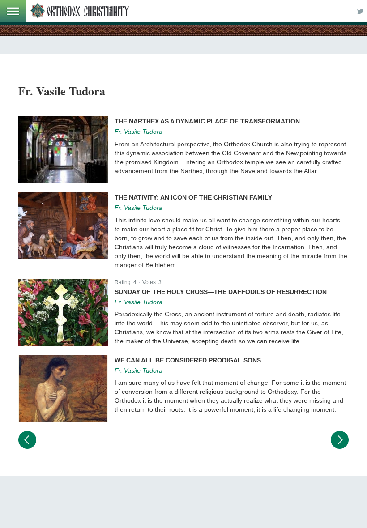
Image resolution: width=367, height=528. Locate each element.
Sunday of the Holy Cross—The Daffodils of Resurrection (221, 291)
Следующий (340, 440)
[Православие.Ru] (79, 11)
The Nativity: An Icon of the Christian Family (193, 197)
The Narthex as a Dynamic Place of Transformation (207, 121)
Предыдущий (27, 440)
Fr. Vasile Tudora (138, 131)
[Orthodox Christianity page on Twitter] (360, 11)
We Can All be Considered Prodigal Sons (188, 360)
